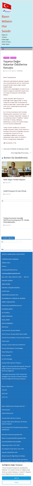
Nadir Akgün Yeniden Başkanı (14, 179)
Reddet (16, 482)
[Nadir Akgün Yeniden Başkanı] (16, 162)
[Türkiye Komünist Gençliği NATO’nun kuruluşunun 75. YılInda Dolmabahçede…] (16, 201)
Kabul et (16, 478)
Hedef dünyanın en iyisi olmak (14, 191)
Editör (14, 71)
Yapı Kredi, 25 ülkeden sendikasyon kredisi (16, 149)
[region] (16, 474)
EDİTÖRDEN (13, 57)
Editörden (6, 57)
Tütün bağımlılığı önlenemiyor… (20, 153)
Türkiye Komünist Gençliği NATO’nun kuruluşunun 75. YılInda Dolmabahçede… (16, 220)
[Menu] (3, 49)
